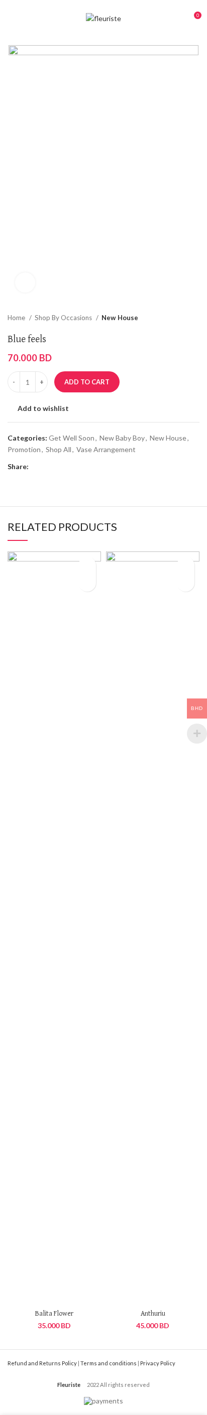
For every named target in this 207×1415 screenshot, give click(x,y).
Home (17, 318)
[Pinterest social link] (60, 466)
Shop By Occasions (64, 318)
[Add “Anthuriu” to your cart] (185, 583)
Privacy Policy (157, 1363)
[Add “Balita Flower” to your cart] (87, 583)
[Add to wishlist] (87, 565)
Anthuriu (153, 1313)
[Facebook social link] (37, 466)
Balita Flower (54, 1313)
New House (119, 318)
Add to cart (87, 382)
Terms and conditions (108, 1363)
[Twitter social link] (48, 466)
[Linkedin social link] (71, 466)
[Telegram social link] (83, 466)
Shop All (58, 449)
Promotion (24, 449)
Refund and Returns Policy (42, 1363)
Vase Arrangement (106, 449)
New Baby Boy (122, 438)
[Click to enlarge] (25, 282)
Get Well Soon (71, 438)
